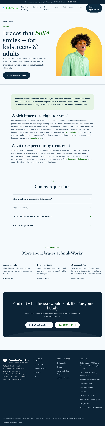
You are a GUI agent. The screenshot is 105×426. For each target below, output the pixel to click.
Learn (71, 7)
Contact (79, 7)
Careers (83, 391)
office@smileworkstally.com (90, 400)
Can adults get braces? (23, 225)
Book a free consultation (16, 75)
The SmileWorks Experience (90, 379)
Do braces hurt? (20, 207)
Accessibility (67, 418)
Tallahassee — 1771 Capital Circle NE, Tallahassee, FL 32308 (89, 366)
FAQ (64, 7)
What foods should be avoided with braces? (33, 216)
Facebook (6, 422)
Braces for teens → (44, 278)
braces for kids (70, 132)
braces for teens (36, 138)
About (56, 7)
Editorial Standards (78, 418)
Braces (59, 367)
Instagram (13, 422)
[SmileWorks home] (10, 8)
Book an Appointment (94, 8)
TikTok (20, 422)
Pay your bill (84, 404)
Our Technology (86, 383)
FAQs (35, 376)
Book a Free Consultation (39, 325)
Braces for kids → (9, 278)
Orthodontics (36, 7)
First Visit (37, 372)
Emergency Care (40, 368)
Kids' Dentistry (39, 364)
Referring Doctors (86, 387)
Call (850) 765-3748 (73, 2)
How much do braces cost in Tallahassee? (32, 199)
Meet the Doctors (63, 378)
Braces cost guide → (78, 278)
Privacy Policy (57, 418)
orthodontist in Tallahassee (76, 159)
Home (5, 21)
